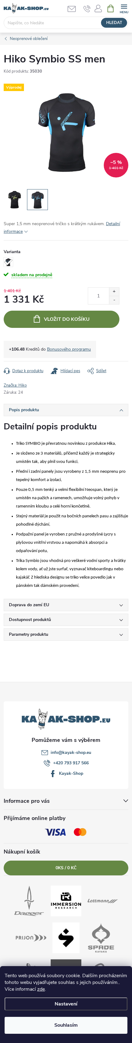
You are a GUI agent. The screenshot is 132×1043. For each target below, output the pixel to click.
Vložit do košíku (67, 319)
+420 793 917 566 (71, 763)
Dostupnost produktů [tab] (30, 620)
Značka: (15, 385)
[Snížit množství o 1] (114, 300)
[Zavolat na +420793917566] (87, 9)
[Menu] (124, 8)
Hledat (114, 23)
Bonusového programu (69, 349)
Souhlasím (66, 1025)
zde (41, 989)
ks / (66, 868)
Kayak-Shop (71, 773)
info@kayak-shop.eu (71, 752)
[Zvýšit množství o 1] (114, 292)
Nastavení (66, 1004)
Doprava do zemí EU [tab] (29, 605)
